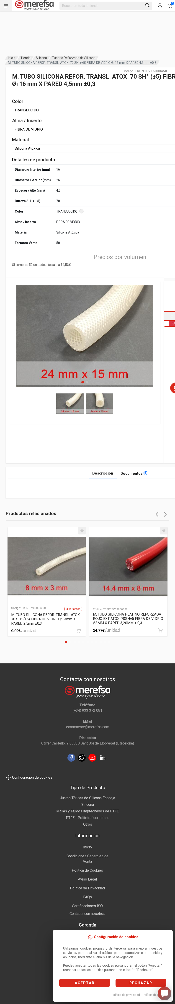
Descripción (102, 473)
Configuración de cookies (32, 777)
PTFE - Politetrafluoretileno (87, 818)
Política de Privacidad (87, 888)
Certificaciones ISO (87, 906)
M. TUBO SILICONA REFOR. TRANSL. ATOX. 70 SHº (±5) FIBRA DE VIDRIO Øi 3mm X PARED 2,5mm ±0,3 (45, 619)
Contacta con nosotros (87, 914)
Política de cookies (155, 994)
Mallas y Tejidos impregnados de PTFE (87, 811)
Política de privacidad (126, 994)
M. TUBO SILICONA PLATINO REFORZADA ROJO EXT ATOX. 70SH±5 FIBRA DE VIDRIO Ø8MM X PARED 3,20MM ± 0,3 (128, 618)
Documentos (134, 473)
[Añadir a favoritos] (82, 530)
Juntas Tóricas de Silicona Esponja (87, 798)
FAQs (87, 897)
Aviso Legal (87, 879)
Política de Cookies (87, 870)
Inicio (11, 58)
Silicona (41, 58)
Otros (87, 824)
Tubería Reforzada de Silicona (73, 58)
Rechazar (140, 983)
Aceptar (85, 983)
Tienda (26, 58)
